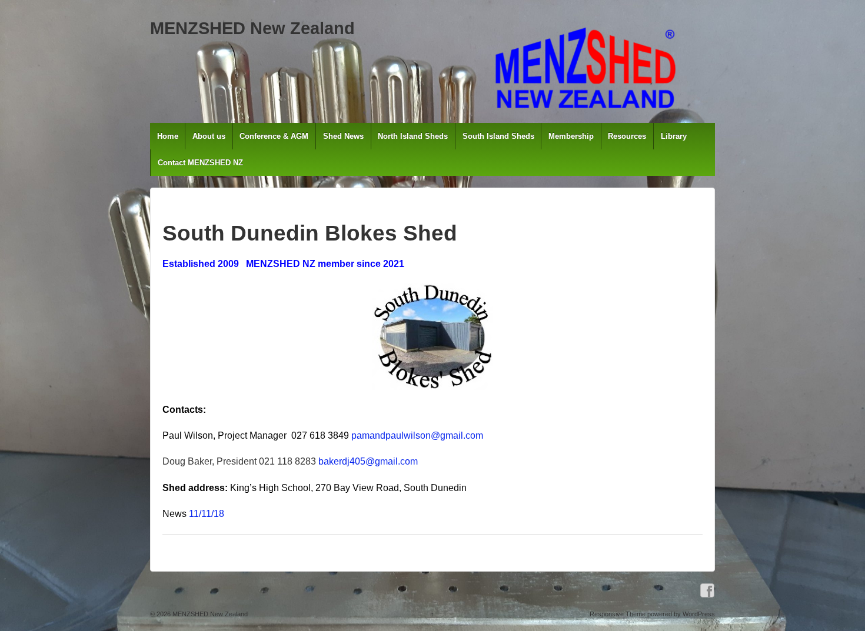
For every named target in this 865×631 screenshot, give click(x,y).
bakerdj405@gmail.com (368, 461)
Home (167, 136)
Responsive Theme (618, 613)
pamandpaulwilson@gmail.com (417, 435)
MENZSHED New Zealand (252, 28)
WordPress (699, 613)
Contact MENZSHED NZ (200, 162)
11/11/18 (206, 514)
